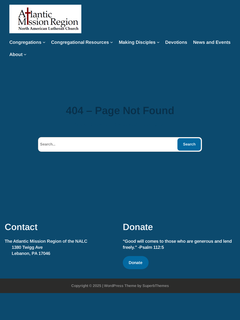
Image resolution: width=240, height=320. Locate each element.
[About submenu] (25, 54)
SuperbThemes (155, 286)
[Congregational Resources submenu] (111, 42)
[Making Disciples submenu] (158, 42)
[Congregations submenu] (44, 42)
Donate (135, 262)
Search (189, 144)
